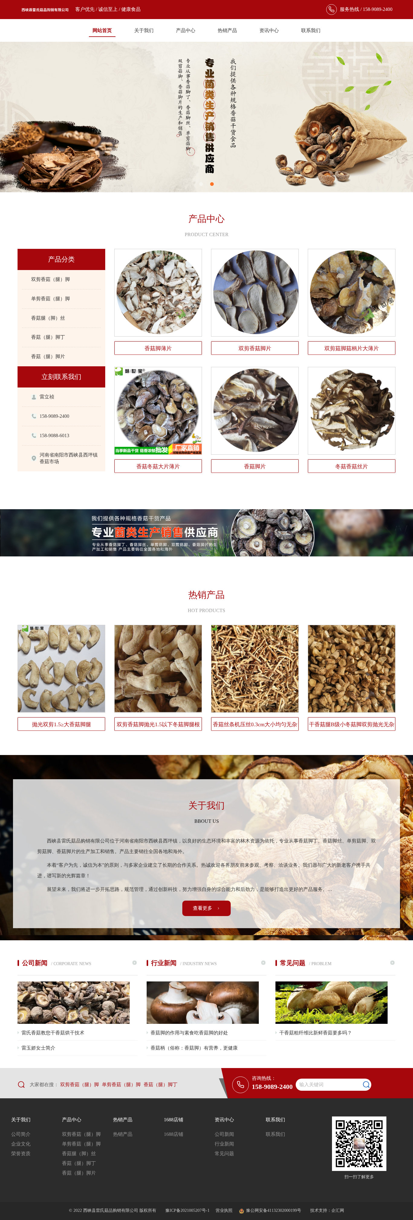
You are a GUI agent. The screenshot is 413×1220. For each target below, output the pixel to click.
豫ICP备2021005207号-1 (188, 1210)
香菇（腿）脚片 (48, 356)
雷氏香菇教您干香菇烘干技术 (52, 1032)
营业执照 (224, 1210)
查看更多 (203, 908)
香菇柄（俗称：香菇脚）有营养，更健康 (194, 1047)
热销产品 (227, 30)
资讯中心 (269, 30)
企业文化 (21, 1143)
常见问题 (224, 1153)
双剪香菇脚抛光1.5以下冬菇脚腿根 (158, 724)
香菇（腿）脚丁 (48, 337)
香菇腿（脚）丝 (48, 318)
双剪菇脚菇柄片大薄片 (351, 348)
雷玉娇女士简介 (38, 1047)
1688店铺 (173, 1119)
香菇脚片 (255, 466)
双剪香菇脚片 (255, 348)
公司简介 (21, 1134)
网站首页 (102, 30)
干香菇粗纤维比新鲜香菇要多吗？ (315, 1032)
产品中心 (185, 30)
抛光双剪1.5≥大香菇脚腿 (61, 724)
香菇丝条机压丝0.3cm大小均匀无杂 (255, 724)
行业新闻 (224, 1143)
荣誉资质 (21, 1153)
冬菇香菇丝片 (351, 466)
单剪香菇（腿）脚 (50, 298)
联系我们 (310, 30)
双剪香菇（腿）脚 (50, 279)
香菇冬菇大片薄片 (158, 466)
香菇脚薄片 (158, 348)
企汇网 (337, 1210)
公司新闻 (224, 1134)
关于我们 (144, 30)
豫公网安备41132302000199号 (273, 1210)
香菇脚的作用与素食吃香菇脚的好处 (189, 1032)
